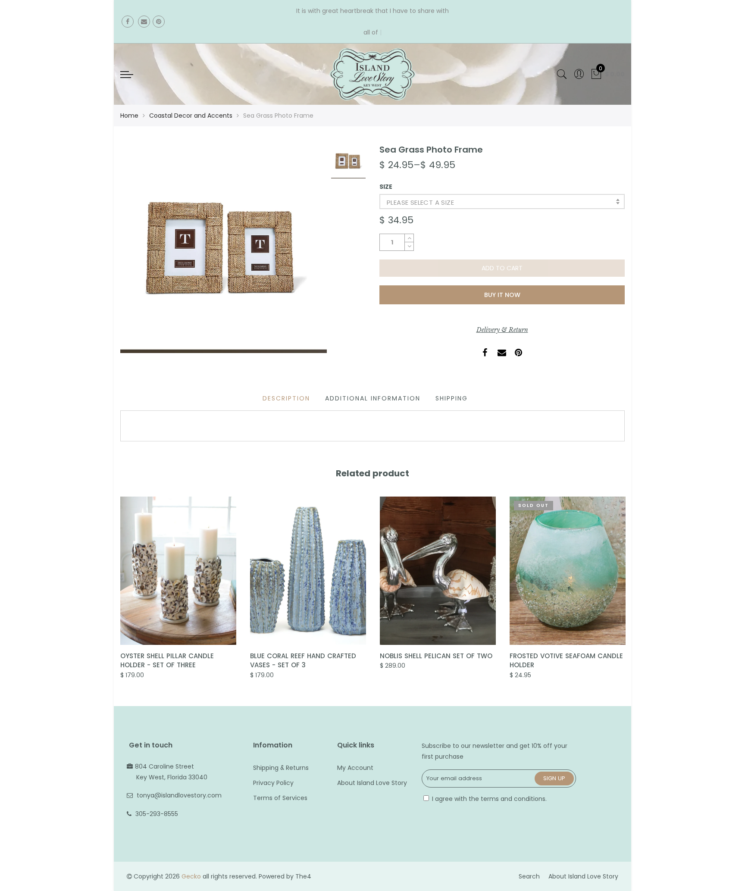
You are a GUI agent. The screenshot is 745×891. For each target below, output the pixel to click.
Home (129, 115)
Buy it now (502, 295)
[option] (223, 248)
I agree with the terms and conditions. (488, 798)
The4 (303, 876)
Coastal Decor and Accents (190, 115)
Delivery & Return (502, 330)
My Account (355, 767)
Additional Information (372, 398)
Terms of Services (280, 798)
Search (529, 876)
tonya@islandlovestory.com (179, 795)
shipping (451, 398)
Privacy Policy (273, 782)
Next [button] (625, 581)
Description (286, 398)
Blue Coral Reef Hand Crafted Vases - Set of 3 (303, 660)
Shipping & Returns (281, 767)
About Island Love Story (372, 782)
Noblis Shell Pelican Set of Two (436, 655)
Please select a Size (420, 202)
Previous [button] (119, 581)
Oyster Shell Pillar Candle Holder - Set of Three (167, 660)
